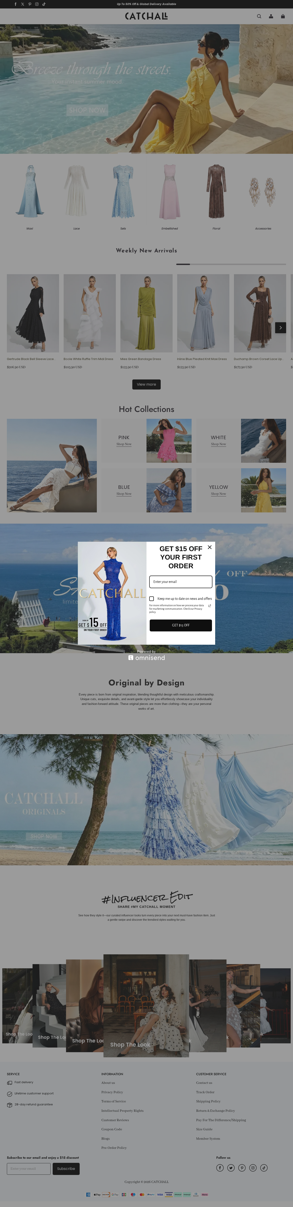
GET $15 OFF (181, 625)
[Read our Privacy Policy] (209, 606)
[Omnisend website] (146, 655)
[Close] (209, 547)
